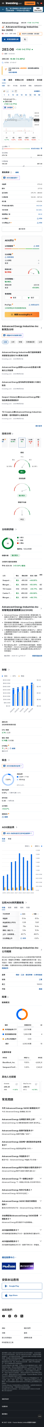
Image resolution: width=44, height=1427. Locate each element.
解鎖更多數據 (35, 148)
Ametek (6, 1083)
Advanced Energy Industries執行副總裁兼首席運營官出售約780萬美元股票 (21, 354)
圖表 (10, 80)
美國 (40, 989)
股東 (4, 996)
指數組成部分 (38, 86)
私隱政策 (5, 1406)
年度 (3, 839)
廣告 (25, 1333)
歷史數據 (23, 86)
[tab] (13, 442)
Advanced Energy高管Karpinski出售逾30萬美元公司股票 (21, 369)
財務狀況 (30, 80)
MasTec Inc (27, 1083)
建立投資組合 (7, 1338)
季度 (9, 839)
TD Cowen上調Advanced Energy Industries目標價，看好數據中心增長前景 (21, 413)
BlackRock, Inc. (9, 1062)
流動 (3, 1333)
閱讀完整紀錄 (37, 656)
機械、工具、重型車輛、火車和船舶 (29, 975)
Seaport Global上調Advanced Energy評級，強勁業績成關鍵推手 (21, 398)
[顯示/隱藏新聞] (16, 91)
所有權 (15, 86)
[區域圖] (7, 91)
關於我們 (27, 1328)
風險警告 (5, 1414)
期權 (30, 86)
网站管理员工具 (7, 1342)
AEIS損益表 (8, 827)
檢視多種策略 (13, 72)
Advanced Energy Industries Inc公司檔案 (20, 949)
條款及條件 (5, 1399)
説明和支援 (28, 1338)
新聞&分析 (19, 80)
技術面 (40, 80)
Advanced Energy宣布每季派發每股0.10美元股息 (21, 384)
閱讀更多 (5, 968)
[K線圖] (4, 91)
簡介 (9, 86)
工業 (40, 979)
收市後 (6, 62)
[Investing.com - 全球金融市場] (14, 3)
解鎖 (24, 938)
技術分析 (6, 433)
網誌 (3, 1328)
